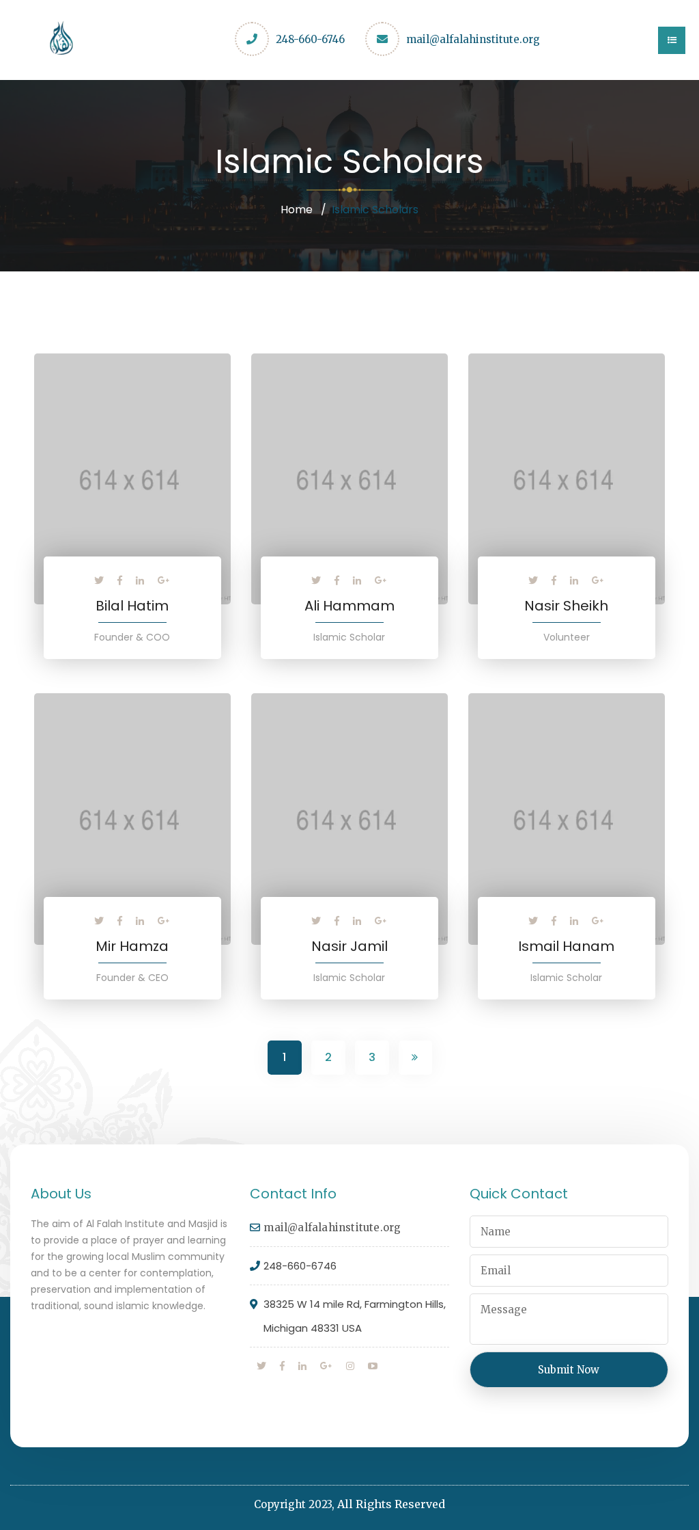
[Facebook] (119, 580)
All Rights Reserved (391, 1504)
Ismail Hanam (566, 946)
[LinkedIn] (140, 580)
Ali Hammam (349, 605)
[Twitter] (99, 580)
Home (297, 209)
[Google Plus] (164, 580)
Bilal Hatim (132, 605)
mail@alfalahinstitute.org (473, 39)
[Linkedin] (302, 1366)
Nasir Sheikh (566, 605)
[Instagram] (350, 1366)
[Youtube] (372, 1366)
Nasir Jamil (349, 946)
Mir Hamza (132, 946)
